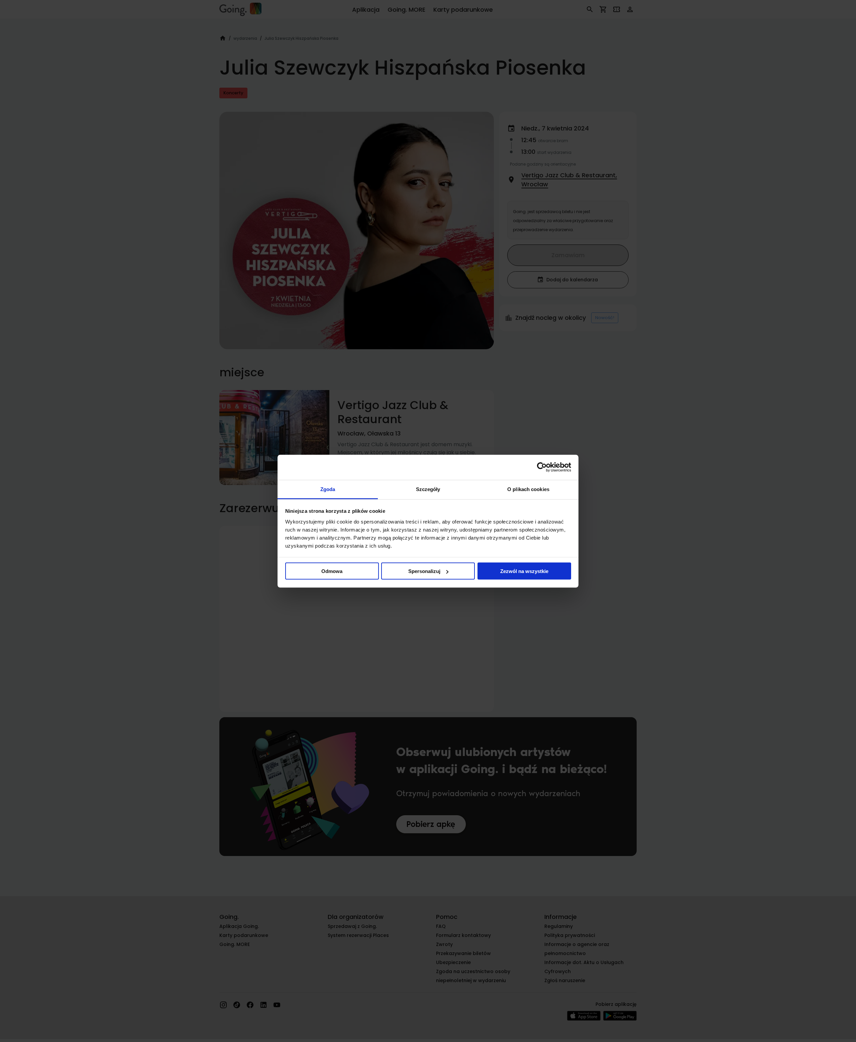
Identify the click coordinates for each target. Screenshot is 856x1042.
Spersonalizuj (424, 571)
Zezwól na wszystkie (524, 571)
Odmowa (331, 571)
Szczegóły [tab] (428, 489)
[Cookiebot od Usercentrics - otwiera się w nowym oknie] (542, 467)
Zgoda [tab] (327, 489)
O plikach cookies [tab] (528, 489)
